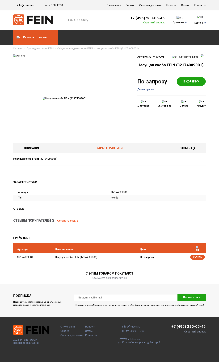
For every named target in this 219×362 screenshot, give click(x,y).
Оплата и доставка (150, 5)
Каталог (18, 48)
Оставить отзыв (67, 220)
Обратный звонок (154, 22)
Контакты (200, 5)
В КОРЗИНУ (191, 81)
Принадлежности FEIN (40, 48)
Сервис (130, 5)
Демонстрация (145, 89)
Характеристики (110, 148)
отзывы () (187, 148)
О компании (114, 5)
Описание (32, 148)
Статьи (185, 5)
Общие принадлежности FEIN (75, 48)
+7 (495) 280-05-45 (147, 18)
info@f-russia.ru (26, 5)
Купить (197, 257)
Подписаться (191, 297)
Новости (171, 5)
